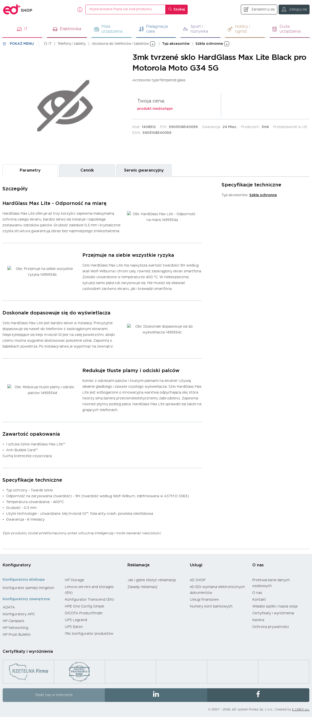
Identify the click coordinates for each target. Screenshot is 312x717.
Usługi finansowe (204, 599)
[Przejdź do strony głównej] (17, 9)
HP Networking (15, 628)
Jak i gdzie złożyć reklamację (151, 580)
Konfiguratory (17, 565)
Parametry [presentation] (30, 170)
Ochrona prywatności (270, 627)
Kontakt (259, 599)
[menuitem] (31, 588)
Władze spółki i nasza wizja (274, 606)
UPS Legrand (76, 620)
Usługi (196, 565)
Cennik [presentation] (87, 170)
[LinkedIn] (156, 695)
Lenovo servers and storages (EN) (89, 590)
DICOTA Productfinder (84, 613)
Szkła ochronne (263, 195)
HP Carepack (13, 621)
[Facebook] (258, 695)
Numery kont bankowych (211, 606)
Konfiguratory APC (19, 614)
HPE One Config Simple (84, 606)
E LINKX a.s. (301, 709)
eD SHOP (197, 580)
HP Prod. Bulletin (17, 634)
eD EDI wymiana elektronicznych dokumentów (217, 590)
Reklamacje (138, 565)
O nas (258, 565)
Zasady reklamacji (142, 587)
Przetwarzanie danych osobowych (271, 583)
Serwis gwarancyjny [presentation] (144, 170)
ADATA (9, 607)
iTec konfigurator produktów (89, 633)
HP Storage (74, 580)
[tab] (30, 170)
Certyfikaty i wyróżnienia (273, 613)
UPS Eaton (74, 627)
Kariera (258, 620)
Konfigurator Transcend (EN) (89, 599)
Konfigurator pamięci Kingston (28, 588)
